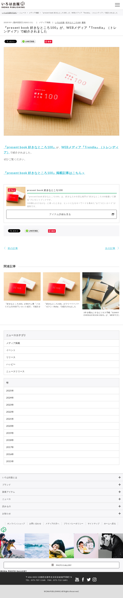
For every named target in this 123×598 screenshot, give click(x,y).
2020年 (10, 426)
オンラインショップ (16, 523)
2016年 (10, 454)
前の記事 (13, 248)
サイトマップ (94, 523)
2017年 (10, 447)
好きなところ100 (73, 22)
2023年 (10, 404)
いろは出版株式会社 (13, 5)
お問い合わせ (35, 523)
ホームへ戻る (110, 523)
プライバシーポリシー (73, 523)
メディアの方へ (52, 523)
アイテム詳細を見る (60, 214)
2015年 (10, 461)
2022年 (10, 411)
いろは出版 (60, 22)
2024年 (10, 397)
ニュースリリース (15, 371)
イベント (10, 350)
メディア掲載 (13, 343)
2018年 (10, 440)
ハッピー (10, 364)
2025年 (10, 390)
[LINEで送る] (28, 41)
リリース (10, 357)
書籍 (84, 22)
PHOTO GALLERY (64, 565)
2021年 (10, 418)
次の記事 (110, 248)
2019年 (10, 433)
